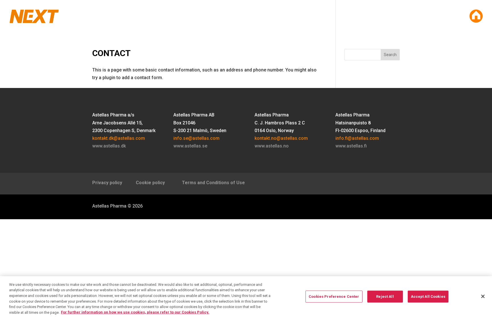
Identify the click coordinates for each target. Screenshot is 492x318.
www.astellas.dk (109, 146)
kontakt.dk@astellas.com (118, 138)
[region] (246, 297)
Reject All (384, 296)
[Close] (483, 296)
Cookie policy (151, 182)
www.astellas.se (190, 146)
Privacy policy (109, 182)
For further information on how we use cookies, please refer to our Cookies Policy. (135, 312)
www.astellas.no (272, 146)
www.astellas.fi (351, 146)
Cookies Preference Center (334, 296)
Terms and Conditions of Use (213, 182)
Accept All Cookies (428, 296)
